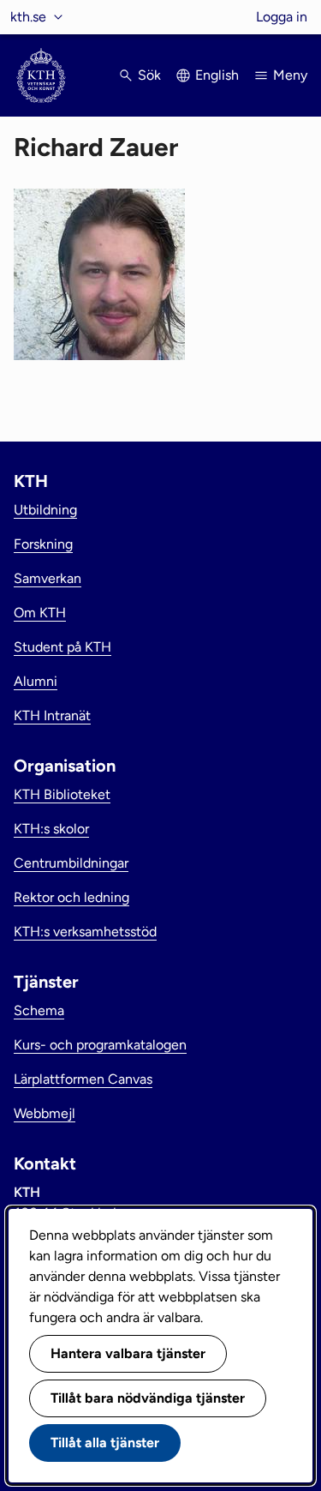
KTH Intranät (52, 715)
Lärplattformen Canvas (83, 1079)
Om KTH (40, 612)
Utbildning (45, 510)
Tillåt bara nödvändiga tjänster (148, 1398)
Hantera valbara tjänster (128, 1353)
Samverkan (47, 578)
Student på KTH (62, 647)
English (217, 75)
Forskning (43, 544)
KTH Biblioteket (62, 794)
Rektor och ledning (71, 897)
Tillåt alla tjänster (105, 1442)
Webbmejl (44, 1113)
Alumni (35, 681)
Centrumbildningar (71, 863)
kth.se (28, 17)
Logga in (281, 17)
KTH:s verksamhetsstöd (85, 931)
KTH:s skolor (51, 829)
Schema (39, 1010)
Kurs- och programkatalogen (100, 1045)
